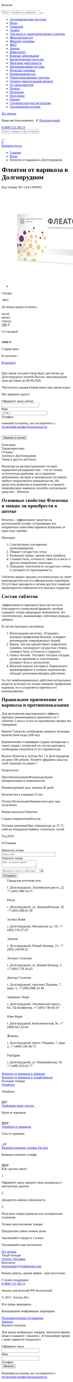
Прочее (15, 99)
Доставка (19, 1259)
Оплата (7, 1259)
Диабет (15, 30)
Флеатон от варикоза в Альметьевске (27, 1077)
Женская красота (21, 37)
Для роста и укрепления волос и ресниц (37, 34)
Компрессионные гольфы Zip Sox (25, 1147)
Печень (15, 88)
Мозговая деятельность (26, 63)
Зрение (14, 48)
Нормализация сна (22, 74)
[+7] (6, 413)
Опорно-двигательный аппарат (31, 81)
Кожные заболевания (24, 55)
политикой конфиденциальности (24, 427)
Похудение (17, 95)
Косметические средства (27, 59)
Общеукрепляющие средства (30, 77)
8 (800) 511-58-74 (13, 127)
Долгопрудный (49, 120)
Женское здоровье (22, 41)
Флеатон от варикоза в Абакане (23, 1073)
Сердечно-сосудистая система (30, 103)
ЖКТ (13, 45)
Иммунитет (18, 52)
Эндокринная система (25, 106)
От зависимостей (21, 85)
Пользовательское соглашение (22, 1318)
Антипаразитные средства (28, 19)
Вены (13, 23)
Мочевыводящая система (27, 66)
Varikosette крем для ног (18, 1105)
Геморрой (16, 26)
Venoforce (8, 1084)
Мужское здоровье (22, 70)
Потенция (17, 92)
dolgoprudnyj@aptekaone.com (21, 1266)
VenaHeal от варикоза (16, 1126)
